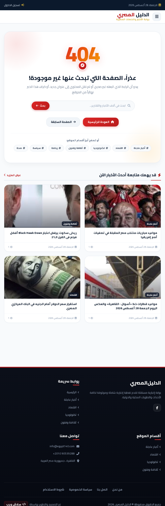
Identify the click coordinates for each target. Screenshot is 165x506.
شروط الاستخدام (53, 489)
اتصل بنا (102, 489)
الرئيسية (71, 392)
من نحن (117, 489)
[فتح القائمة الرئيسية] (157, 16)
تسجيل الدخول (12, 5)
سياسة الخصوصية (80, 489)
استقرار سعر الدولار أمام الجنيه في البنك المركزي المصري (44, 306)
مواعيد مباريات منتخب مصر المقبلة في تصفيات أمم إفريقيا (125, 235)
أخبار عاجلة (70, 399)
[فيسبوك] (157, 408)
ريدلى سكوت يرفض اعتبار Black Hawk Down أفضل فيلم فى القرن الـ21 (43, 235)
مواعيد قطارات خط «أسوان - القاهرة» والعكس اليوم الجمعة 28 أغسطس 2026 (125, 306)
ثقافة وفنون (68, 422)
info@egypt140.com (62, 446)
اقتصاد (72, 407)
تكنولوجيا (70, 415)
